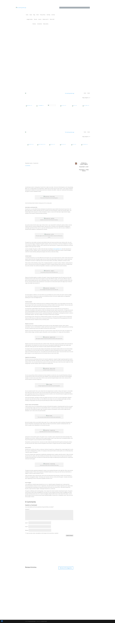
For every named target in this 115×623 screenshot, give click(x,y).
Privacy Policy (42, 14)
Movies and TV (45, 19)
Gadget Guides (30, 19)
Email (26, 526)
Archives (53, 14)
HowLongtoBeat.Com (57, 248)
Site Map (48, 14)
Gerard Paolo (44, 621)
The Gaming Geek (32, 621)
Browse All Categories (66, 568)
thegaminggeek (84, 164)
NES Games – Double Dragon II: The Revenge (82, 276)
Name (26, 522)
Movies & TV (41, 76)
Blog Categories (85, 97)
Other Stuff (52, 19)
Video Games (45, 23)
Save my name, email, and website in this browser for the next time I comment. (42, 533)
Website (26, 530)
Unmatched (39, 23)
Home (27, 14)
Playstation (82, 169)
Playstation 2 (78, 256)
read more (78, 240)
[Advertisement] (37, 170)
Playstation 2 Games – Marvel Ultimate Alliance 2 (82, 252)
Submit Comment (69, 535)
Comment (27, 509)
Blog (34, 14)
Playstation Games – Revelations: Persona (81, 227)
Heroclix (35, 19)
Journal (39, 19)
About (31, 14)
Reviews (34, 23)
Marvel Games (85, 254)
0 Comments (27, 165)
